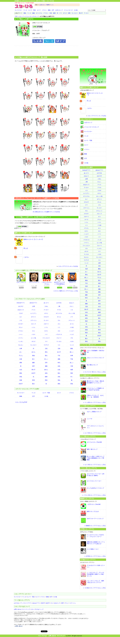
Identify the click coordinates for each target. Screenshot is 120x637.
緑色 (46, 373)
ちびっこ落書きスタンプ (94, 411)
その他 (75, 10)
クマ (60, 13)
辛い (71, 376)
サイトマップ (26, 609)
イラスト (44, 10)
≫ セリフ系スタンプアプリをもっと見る (94, 464)
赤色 (59, 376)
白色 (59, 369)
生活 (21, 369)
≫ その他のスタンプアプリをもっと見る (94, 588)
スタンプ (21, 16)
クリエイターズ (68, 10)
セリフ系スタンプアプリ (88, 436)
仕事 (21, 348)
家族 (33, 355)
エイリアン (33, 313)
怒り (33, 359)
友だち (33, 352)
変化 (46, 352)
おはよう (71, 302)
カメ (21, 317)
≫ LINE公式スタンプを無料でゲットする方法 (46, 212)
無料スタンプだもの (93, 511)
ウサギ (21, 313)
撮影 (33, 362)
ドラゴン (45, 13)
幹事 (69, 13)
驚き (33, 383)
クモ (21, 320)
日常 (46, 362)
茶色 (21, 376)
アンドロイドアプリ (26, 603)
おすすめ (58, 302)
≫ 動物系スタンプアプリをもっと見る (95, 525)
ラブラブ (46, 345)
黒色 (71, 383)
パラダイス (59, 334)
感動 (59, 359)
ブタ (71, 338)
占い (21, 352)
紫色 (25, 13)
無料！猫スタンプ (92, 449)
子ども (21, 355)
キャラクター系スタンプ (88, 345)
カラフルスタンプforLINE (94, 442)
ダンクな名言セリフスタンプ (95, 488)
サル (59, 320)
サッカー (46, 320)
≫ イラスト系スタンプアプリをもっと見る (94, 495)
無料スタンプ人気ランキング (24, 233)
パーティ (20, 338)
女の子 (59, 352)
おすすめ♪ (16, 603)
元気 (50, 13)
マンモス (58, 341)
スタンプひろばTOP (21, 402)
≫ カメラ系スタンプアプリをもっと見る (94, 433)
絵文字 (33, 373)
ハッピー (71, 331)
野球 (33, 380)
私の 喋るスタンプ (92, 365)
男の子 (81, 13)
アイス (33, 309)
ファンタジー (46, 338)
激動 (33, 13)
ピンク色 (33, 338)
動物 (49, 10)
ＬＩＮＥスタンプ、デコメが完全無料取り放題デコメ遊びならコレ (95, 574)
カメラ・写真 (32, 10)
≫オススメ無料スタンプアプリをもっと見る (65, 291)
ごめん (46, 306)
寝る (46, 355)
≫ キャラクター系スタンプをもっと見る (94, 372)
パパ (46, 334)
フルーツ (58, 338)
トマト (46, 327)
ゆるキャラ (21, 309)
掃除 (21, 362)
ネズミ (46, 331)
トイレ (33, 327)
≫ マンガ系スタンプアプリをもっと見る (94, 402)
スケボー (20, 324)
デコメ (21, 327)
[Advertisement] (46, 51)
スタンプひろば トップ (37, 609)
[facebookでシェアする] (37, 42)
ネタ (59, 331)
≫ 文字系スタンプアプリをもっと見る (95, 556)
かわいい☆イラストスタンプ (95, 357)
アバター (86, 13)
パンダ (72, 334)
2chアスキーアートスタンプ (95, 518)
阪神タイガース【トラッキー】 (33, 239)
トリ (59, 327)
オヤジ (46, 313)
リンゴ (29, 13)
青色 (59, 380)
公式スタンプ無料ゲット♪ (46, 4)
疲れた (46, 369)
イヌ (71, 309)
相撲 (71, 369)
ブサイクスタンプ (34, 282)
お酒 (33, 306)
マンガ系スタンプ (85, 375)
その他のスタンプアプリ (88, 559)
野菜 (46, 380)
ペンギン (20, 341)
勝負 (71, 348)
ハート (21, 334)
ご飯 (59, 306)
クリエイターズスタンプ (32, 16)
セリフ (39, 10)
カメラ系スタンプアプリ (88, 406)
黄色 (59, 383)
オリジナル (39, 13)
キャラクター (18, 10)
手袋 (71, 359)
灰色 (59, 366)
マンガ (25, 10)
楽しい (72, 362)
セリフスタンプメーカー (94, 481)
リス (59, 345)
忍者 (21, 359)
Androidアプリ (21, 302)
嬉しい (72, 352)
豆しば (26, 248)
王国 (71, 366)
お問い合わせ (17, 609)
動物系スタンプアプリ (87, 498)
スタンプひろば (42, 635)
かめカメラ (72, 282)
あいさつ (46, 302)
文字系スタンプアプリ (87, 529)
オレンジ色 (72, 313)
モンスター (75, 13)
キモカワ (46, 317)
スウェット (72, 320)
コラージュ (33, 320)
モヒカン (20, 345)
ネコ (33, 331)
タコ (59, 324)
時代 (59, 362)
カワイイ (33, 317)
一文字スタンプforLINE (93, 504)
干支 (59, 355)
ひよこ (72, 306)
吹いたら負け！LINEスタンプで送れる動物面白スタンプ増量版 (95, 458)
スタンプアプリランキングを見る (68, 266)
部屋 (21, 380)
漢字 (33, 366)
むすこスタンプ (21, 282)
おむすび (20, 306)
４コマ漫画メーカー (93, 549)
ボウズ (65, 13)
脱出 (59, 373)
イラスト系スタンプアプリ (88, 468)
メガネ (72, 341)
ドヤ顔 (72, 327)
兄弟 (59, 348)
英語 (71, 373)
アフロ (59, 309)
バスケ (33, 334)
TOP (16, 16)
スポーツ (46, 324)
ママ (46, 341)
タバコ (72, 324)
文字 (53, 10)
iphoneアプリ (33, 302)
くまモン (26, 257)
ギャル (59, 317)
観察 (54, 13)
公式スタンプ (59, 10)
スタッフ (33, 324)
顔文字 (21, 383)
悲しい (46, 359)
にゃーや (89, 418)
